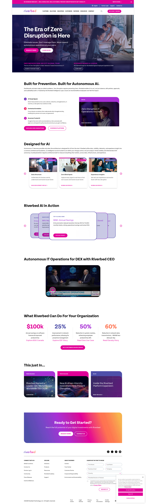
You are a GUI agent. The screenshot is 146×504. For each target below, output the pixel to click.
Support (112, 5)
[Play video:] (53, 290)
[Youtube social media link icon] (120, 452)
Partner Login (105, 5)
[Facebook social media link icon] (116, 452)
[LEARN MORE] (97, 66)
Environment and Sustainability (73, 477)
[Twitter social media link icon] (112, 452)
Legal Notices (81, 500)
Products (46, 467)
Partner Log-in (28, 470)
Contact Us (119, 5)
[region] (130, 489)
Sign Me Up (104, 489)
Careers (67, 463)
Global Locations (28, 463)
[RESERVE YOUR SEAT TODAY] (47, 66)
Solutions (46, 463)
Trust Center (68, 467)
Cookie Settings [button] (107, 500)
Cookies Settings (130, 498)
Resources (47, 470)
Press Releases (28, 477)
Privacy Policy (97, 485)
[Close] (143, 477)
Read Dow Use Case (85, 340)
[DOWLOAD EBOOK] (99, 111)
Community (27, 474)
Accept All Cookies (130, 490)
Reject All (130, 494)
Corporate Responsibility (71, 474)
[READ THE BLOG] (106, 384)
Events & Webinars (29, 480)
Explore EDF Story (60, 340)
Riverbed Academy (49, 474)
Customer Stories (69, 470)
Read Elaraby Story (111, 340)
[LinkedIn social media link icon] (108, 452)
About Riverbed (69, 460)
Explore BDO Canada (35, 340)
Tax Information (99, 500)
